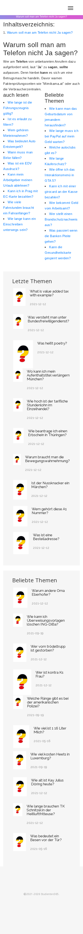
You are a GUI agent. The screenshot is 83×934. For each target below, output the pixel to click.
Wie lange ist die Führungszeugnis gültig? (17, 108)
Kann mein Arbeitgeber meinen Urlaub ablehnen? (17, 180)
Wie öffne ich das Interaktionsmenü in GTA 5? (60, 175)
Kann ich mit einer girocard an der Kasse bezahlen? (61, 191)
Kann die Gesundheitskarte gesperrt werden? (58, 252)
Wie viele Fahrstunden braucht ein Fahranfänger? (18, 207)
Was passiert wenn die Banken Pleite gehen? (61, 236)
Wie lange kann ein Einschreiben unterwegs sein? (19, 224)
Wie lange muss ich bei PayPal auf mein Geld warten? (61, 136)
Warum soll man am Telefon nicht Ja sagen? (40, 32)
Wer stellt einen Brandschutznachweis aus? (61, 219)
